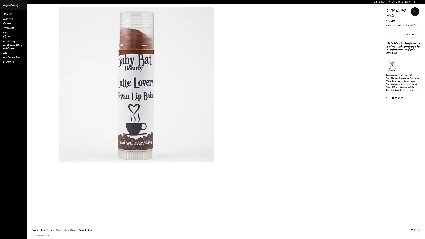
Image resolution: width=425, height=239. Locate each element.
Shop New (8, 18)
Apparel (7, 23)
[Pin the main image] (399, 98)
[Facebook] (415, 230)
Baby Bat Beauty (43, 235)
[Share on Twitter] (396, 98)
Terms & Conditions (85, 230)
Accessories (8, 27)
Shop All (7, 14)
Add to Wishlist (412, 35)
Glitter (6, 36)
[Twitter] (412, 230)
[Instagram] (418, 230)
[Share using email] (402, 98)
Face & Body (9, 41)
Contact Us (8, 62)
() (396, 2)
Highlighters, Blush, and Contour (12, 47)
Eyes (5, 32)
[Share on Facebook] (393, 98)
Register (381, 2)
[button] (402, 25)
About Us (35, 230)
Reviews (58, 230)
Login (376, 2)
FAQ (52, 230)
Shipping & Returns (70, 230)
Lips (5, 53)
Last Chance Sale (11, 57)
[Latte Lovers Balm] (136, 84)
